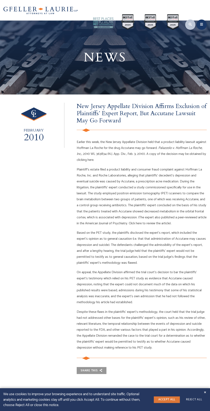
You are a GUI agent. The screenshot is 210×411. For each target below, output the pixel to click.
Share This (89, 370)
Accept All (167, 399)
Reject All (194, 399)
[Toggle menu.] (201, 25)
